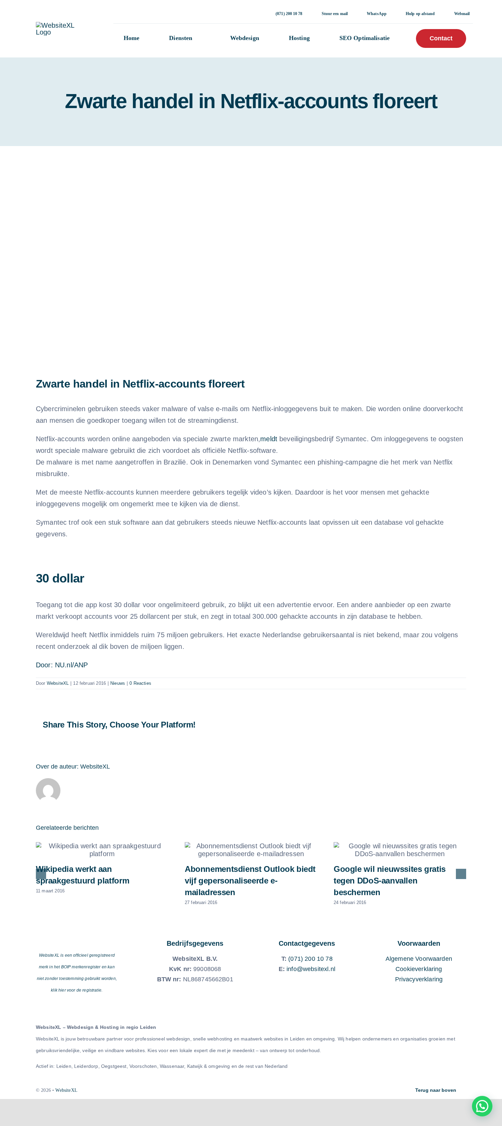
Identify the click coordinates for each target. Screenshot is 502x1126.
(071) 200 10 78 (310, 958)
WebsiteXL (58, 683)
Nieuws (117, 683)
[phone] (268, 1090)
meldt (268, 439)
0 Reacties (140, 683)
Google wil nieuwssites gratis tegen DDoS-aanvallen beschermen (390, 880)
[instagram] (233, 1090)
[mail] (256, 1090)
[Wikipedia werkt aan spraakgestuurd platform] (102, 850)
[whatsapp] (245, 1090)
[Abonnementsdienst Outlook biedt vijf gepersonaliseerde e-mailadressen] (251, 850)
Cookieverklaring (418, 969)
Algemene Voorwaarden (419, 958)
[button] (482, 1106)
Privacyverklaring (419, 979)
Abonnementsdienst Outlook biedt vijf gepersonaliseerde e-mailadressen (250, 880)
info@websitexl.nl (311, 969)
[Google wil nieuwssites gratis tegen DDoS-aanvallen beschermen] (400, 850)
